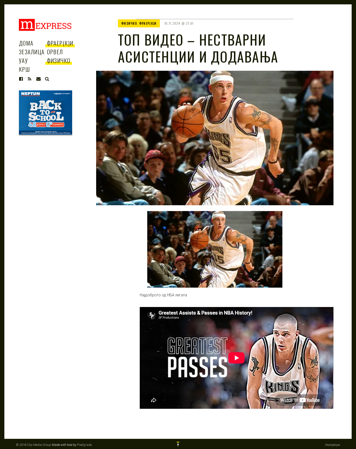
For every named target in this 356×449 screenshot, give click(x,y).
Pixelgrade (84, 445)
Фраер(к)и (60, 43)
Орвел (55, 51)
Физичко (58, 60)
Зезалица (32, 51)
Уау (23, 60)
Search (47, 79)
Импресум (332, 445)
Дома (26, 43)
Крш (24, 69)
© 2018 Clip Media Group (33, 445)
